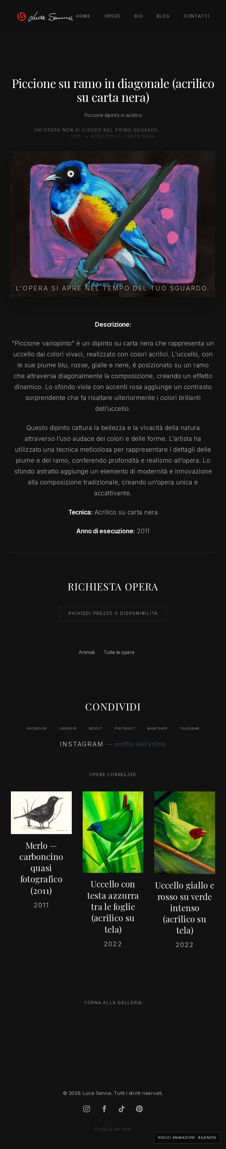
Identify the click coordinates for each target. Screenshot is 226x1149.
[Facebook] (104, 1108)
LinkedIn (68, 728)
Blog (163, 16)
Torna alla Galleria (113, 1002)
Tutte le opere (119, 652)
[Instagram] (86, 1108)
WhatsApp (157, 728)
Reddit (96, 728)
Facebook (36, 728)
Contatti (197, 16)
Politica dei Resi (113, 1129)
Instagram (82, 744)
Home (83, 16)
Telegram (190, 728)
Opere (112, 16)
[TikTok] (121, 1108)
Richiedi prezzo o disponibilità (113, 613)
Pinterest (125, 728)
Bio (138, 16)
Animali (87, 652)
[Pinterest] (139, 1108)
